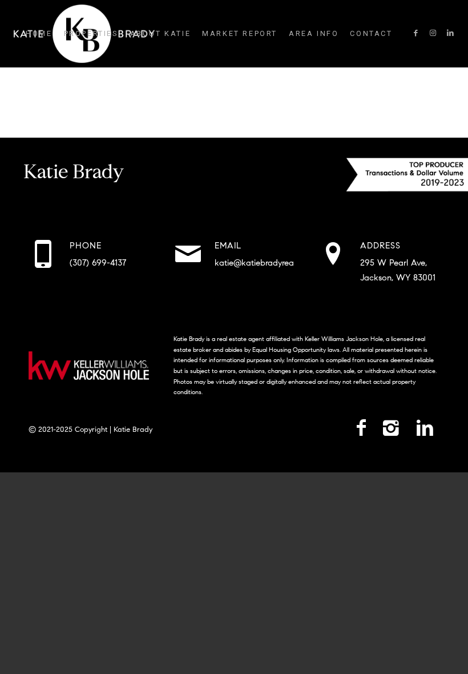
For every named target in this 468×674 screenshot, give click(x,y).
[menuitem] (39, 33)
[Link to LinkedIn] (450, 33)
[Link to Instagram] (433, 33)
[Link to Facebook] (416, 33)
